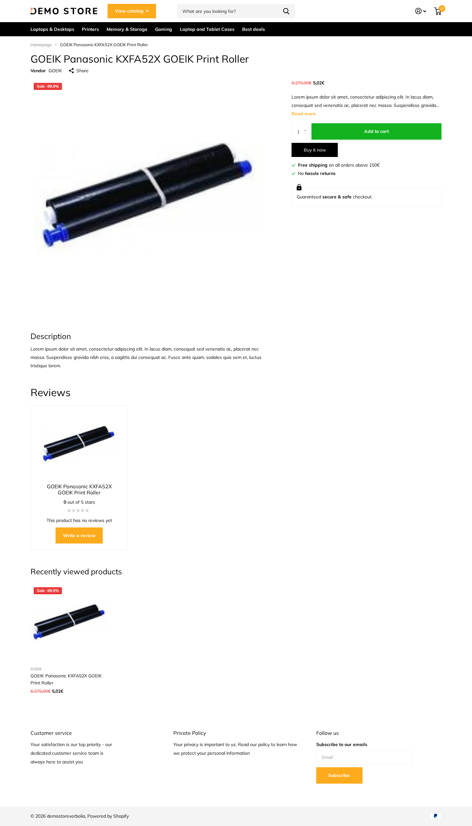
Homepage (41, 44)
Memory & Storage (127, 29)
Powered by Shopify (108, 816)
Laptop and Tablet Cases (207, 29)
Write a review (79, 535)
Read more (304, 114)
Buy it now (315, 150)
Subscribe (339, 775)
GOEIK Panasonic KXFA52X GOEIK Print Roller (66, 679)
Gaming (163, 29)
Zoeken (286, 11)
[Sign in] (420, 11)
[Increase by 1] (306, 126)
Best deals (253, 29)
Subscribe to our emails (341, 744)
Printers (90, 29)
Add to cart (376, 132)
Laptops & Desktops (52, 29)
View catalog (130, 11)
